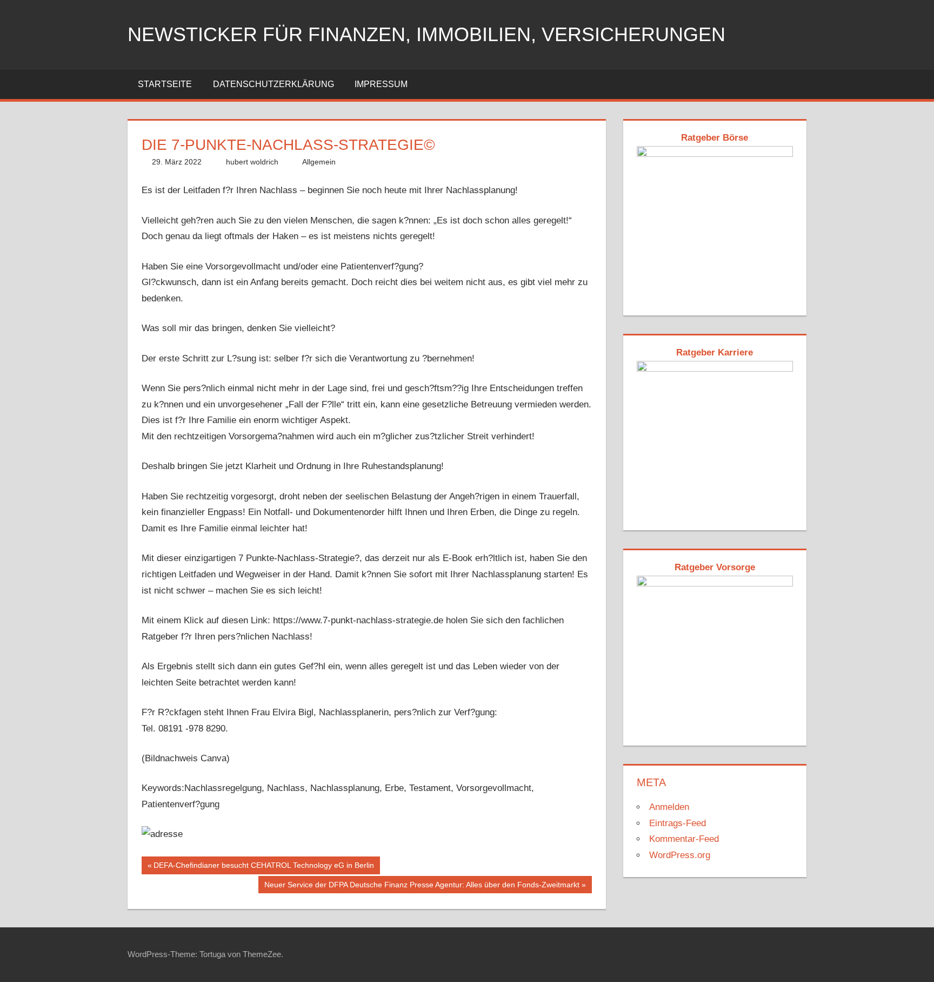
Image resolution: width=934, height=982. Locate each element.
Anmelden (669, 807)
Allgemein (319, 161)
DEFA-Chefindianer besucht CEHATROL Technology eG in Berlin (263, 867)
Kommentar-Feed (684, 839)
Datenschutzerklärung (273, 84)
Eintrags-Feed (677, 823)
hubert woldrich (252, 161)
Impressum (381, 84)
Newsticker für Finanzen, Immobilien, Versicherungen (426, 34)
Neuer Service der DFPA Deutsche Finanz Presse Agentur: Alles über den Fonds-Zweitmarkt (421, 887)
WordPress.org (679, 855)
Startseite (165, 84)
